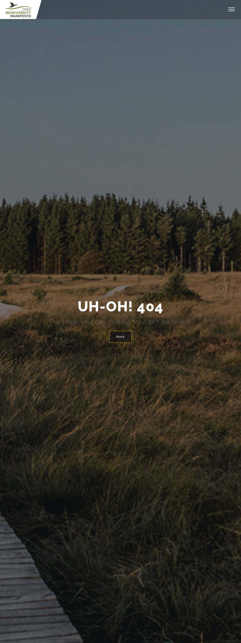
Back (120, 337)
